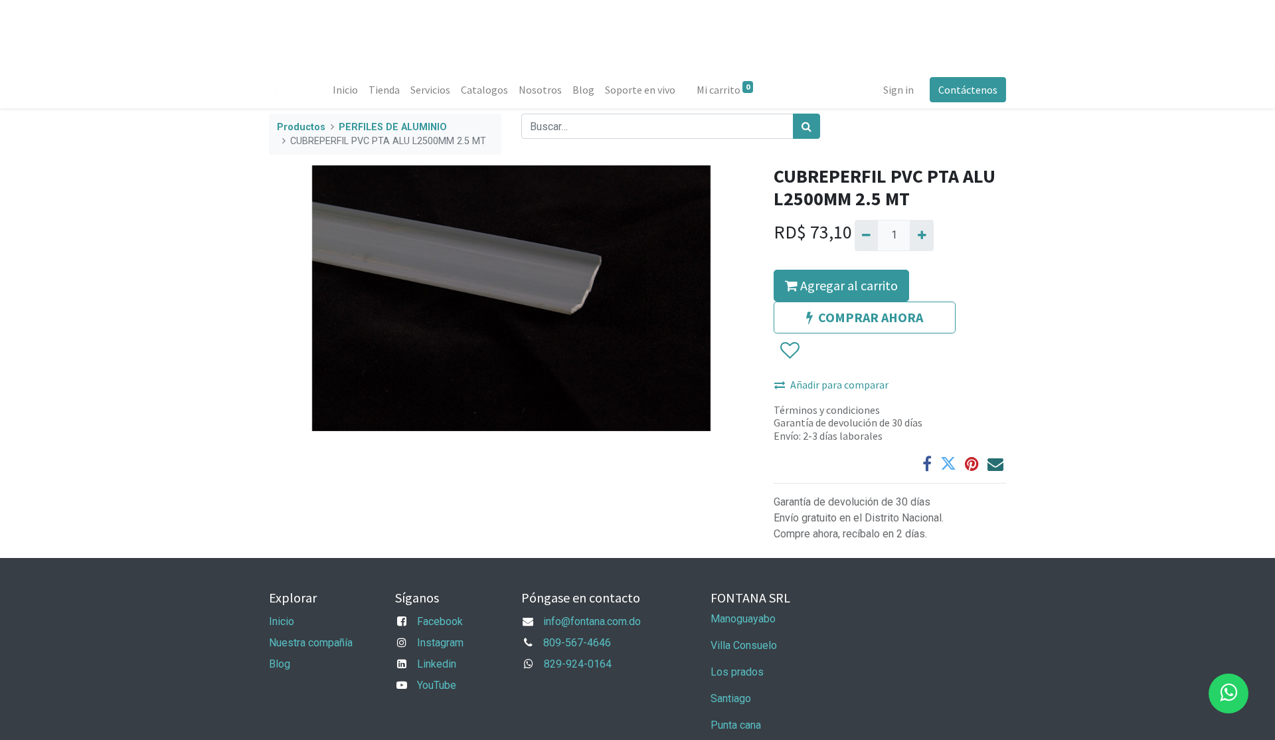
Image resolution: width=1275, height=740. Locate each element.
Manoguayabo (743, 618)
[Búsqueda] (806, 126)
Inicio (281, 621)
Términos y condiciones (827, 409)
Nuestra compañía (311, 642)
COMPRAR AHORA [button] (870, 317)
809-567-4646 (577, 642)
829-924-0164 (578, 664)
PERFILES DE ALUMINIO (393, 127)
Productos (301, 127)
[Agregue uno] (921, 235)
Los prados (737, 672)
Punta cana (737, 725)
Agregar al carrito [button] (848, 285)
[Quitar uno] (866, 235)
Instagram (440, 642)
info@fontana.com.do (592, 621)
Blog (279, 664)
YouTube (436, 685)
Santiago (731, 698)
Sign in (898, 89)
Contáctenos (967, 89)
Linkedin (436, 664)
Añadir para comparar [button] (839, 384)
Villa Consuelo (744, 645)
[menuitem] (345, 89)
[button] (789, 350)
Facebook (440, 621)
